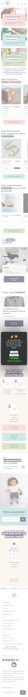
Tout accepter (14, 358)
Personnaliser (14, 355)
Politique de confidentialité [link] (14, 361)
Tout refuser (14, 352)
